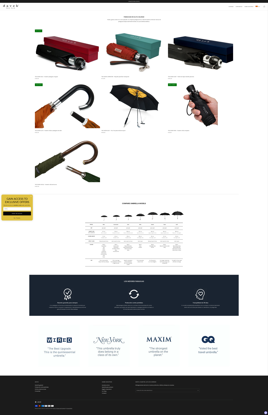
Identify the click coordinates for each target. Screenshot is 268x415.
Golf (177, 224)
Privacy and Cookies (60, 408)
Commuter (115, 224)
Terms (54, 408)
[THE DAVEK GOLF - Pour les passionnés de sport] (134, 105)
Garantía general (39, 385)
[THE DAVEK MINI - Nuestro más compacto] (200, 105)
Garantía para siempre (107, 387)
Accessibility (69, 408)
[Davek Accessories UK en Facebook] (35, 402)
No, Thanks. (17, 218)
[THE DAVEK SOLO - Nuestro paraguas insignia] (67, 51)
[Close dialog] (31, 196)
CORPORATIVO (239, 6)
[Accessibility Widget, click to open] (265, 412)
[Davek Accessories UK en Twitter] (37, 402)
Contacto (104, 393)
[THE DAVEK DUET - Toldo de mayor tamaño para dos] (200, 51)
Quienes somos (106, 385)
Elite (140, 224)
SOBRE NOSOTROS (248, 6)
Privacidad (37, 391)
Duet (165, 224)
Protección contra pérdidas (42, 387)
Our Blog (104, 391)
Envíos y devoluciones (40, 389)
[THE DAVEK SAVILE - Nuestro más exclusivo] (67, 159)
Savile (152, 224)
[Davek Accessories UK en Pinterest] (38, 402)
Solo (128, 224)
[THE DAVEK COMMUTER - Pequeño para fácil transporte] (134, 51)
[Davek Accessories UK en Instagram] (40, 402)
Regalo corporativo (107, 389)
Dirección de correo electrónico (144, 388)
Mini (104, 224)
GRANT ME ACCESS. (17, 213)
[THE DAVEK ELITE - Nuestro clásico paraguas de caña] (67, 105)
